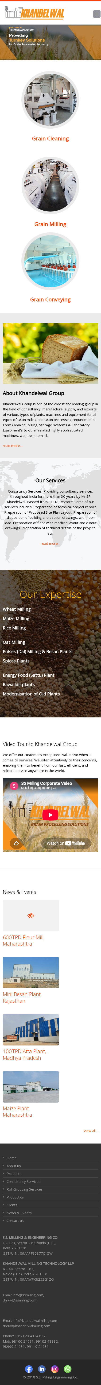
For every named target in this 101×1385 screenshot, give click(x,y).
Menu (100, 14)
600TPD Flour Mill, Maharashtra (24, 940)
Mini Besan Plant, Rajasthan (22, 997)
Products (14, 1173)
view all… (91, 1130)
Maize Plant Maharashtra (17, 1111)
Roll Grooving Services (25, 1189)
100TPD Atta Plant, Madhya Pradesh (24, 1054)
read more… (13, 445)
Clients (12, 1204)
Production (15, 1197)
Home (12, 1157)
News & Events (19, 1212)
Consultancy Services (23, 1181)
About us (14, 1165)
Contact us (15, 1220)
